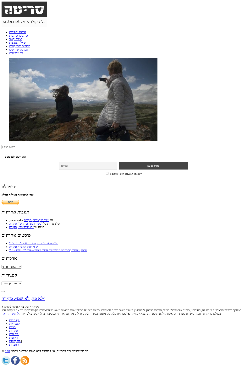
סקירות (14, 330)
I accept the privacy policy (125, 173)
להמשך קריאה (10, 313)
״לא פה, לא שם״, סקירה (23, 298)
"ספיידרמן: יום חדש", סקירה (26, 223)
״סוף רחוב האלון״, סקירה (23, 246)
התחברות (14, 344)
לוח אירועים (16, 53)
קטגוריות (14, 323)
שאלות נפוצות (17, 42)
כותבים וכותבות (18, 35)
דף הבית (14, 320)
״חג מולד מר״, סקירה (21, 227)
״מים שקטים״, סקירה (36, 220)
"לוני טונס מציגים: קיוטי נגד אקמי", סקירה (33, 243)
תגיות (12, 327)
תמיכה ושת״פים (18, 49)
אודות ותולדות (17, 32)
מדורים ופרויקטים (19, 46)
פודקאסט (15, 341)
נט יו (7, 351)
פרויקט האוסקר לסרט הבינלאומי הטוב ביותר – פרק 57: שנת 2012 (48, 250)
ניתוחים (14, 334)
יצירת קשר (15, 39)
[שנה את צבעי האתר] (3, 291)
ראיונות (14, 337)
